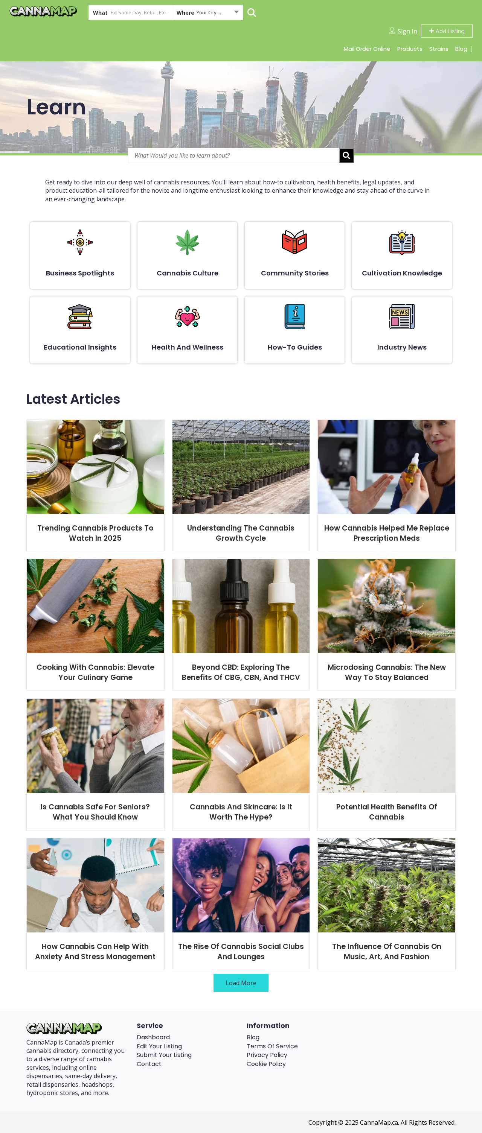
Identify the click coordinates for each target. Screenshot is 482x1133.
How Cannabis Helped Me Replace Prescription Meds (386, 533)
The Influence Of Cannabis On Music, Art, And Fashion (386, 951)
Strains (438, 49)
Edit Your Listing (159, 1046)
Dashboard (153, 1037)
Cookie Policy (266, 1064)
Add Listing (449, 31)
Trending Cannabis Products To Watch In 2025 (95, 533)
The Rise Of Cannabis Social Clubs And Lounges (241, 951)
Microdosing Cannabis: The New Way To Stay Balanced (387, 672)
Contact (149, 1064)
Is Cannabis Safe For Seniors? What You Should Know (95, 812)
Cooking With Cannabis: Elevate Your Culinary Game (95, 672)
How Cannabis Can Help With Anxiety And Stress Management (95, 951)
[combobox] (207, 14)
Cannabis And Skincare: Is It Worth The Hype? (241, 812)
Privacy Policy (267, 1055)
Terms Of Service (272, 1046)
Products (410, 49)
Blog (461, 49)
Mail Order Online (367, 49)
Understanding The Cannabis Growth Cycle (240, 533)
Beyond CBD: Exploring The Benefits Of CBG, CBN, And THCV (241, 672)
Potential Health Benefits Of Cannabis (386, 812)
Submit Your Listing (164, 1055)
